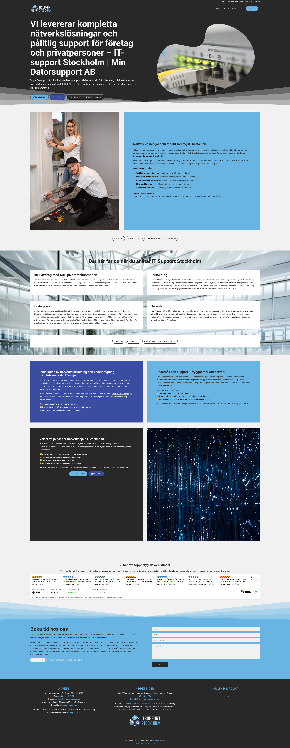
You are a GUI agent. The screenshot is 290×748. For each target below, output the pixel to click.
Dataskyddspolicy (226, 693)
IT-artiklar (166, 709)
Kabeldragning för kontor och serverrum (59, 404)
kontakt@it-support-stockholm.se (246, 1)
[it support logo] (41, 9)
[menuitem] (218, 9)
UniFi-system (178, 396)
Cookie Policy (226, 697)
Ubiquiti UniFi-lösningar (122, 394)
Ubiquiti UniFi (75, 713)
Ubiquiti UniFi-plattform (222, 404)
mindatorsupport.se (68, 705)
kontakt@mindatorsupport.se (67, 699)
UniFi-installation (62, 454)
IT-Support (147, 707)
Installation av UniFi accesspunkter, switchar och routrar (66, 407)
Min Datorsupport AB (157, 740)
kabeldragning (78, 383)
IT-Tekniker (128, 703)
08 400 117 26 (227, 1)
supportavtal (161, 380)
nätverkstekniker (144, 703)
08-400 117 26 (67, 696)
